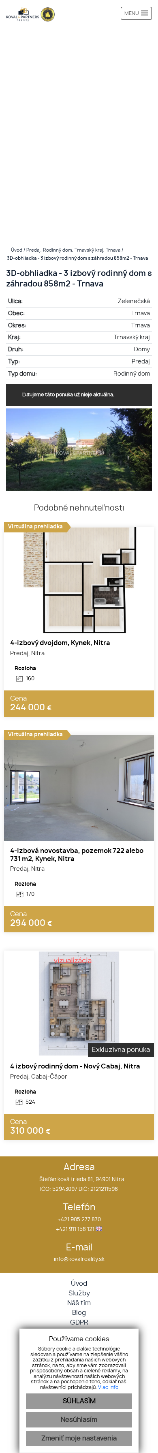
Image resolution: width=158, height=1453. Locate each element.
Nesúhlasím (79, 1420)
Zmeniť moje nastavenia (79, 1438)
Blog (79, 1313)
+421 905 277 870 (79, 1219)
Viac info (108, 1387)
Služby (79, 1293)
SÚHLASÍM (79, 1401)
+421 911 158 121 (75, 1229)
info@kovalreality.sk (79, 1259)
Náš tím (79, 1303)
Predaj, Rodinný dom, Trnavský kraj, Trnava (74, 250)
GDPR (79, 1322)
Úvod (16, 250)
